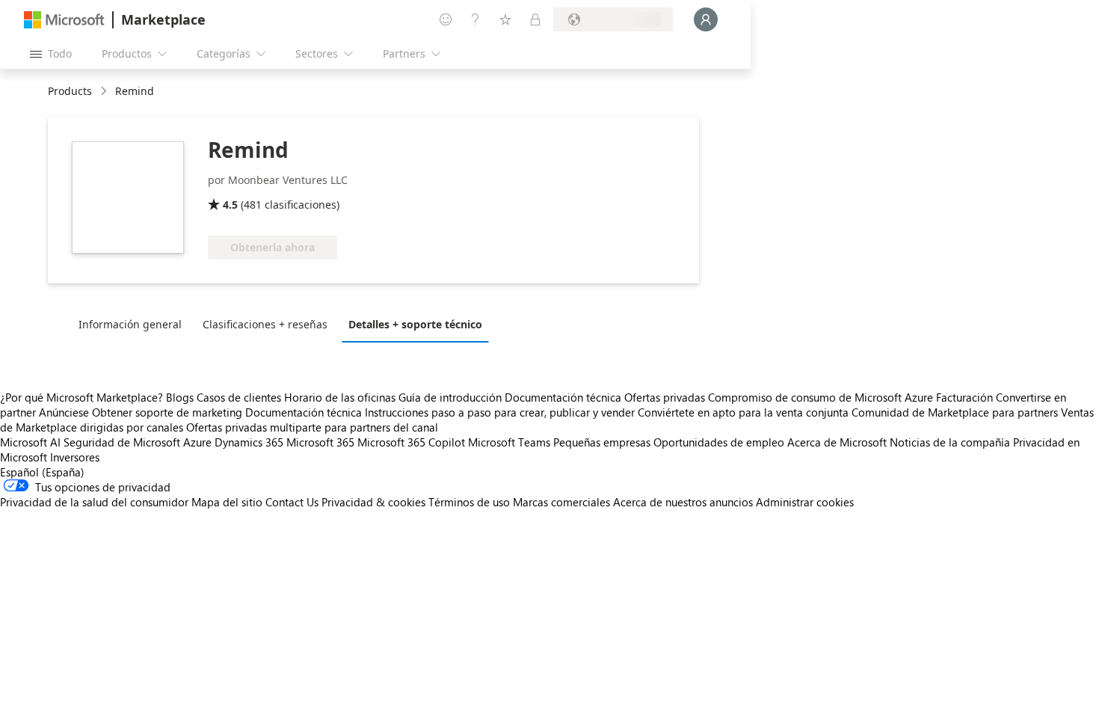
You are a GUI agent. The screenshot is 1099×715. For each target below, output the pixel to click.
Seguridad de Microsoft (122, 442)
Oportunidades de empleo (718, 442)
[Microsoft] (64, 19)
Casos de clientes (239, 397)
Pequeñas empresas (601, 442)
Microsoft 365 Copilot (411, 442)
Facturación (964, 397)
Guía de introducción (450, 397)
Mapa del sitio (226, 501)
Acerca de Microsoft (837, 442)
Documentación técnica (563, 397)
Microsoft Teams (509, 442)
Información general (130, 324)
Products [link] (70, 91)
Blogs (180, 397)
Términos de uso (469, 501)
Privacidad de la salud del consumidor (94, 501)
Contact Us (291, 501)
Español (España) (42, 471)
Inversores (74, 456)
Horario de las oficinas (339, 397)
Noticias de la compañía (950, 442)
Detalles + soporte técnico (415, 324)
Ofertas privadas (664, 397)
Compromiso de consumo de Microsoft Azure (822, 397)
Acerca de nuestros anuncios (683, 501)
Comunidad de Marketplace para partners (955, 412)
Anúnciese (64, 412)
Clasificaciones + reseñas (265, 324)
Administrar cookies (805, 501)
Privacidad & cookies (373, 501)
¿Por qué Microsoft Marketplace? (81, 397)
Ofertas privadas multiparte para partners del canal (312, 427)
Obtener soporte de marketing (167, 412)
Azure (197, 442)
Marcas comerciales (561, 501)
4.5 (230, 204)
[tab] (134, 323)
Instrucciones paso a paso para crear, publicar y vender (500, 412)
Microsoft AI (30, 442)
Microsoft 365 (320, 442)
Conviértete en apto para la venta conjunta (743, 412)
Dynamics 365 (249, 442)
